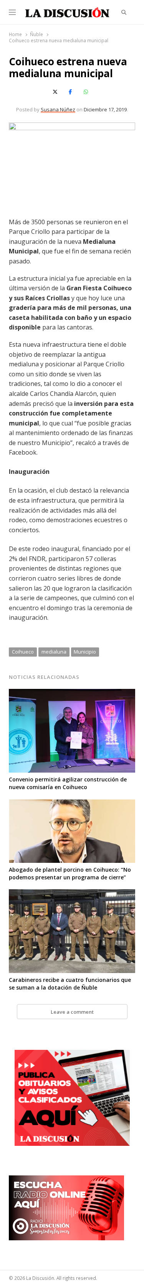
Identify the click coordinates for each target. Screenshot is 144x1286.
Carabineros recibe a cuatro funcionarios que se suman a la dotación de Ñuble (70, 983)
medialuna (53, 651)
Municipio (85, 651)
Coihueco (23, 651)
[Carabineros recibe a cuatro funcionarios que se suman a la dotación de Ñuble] (72, 893)
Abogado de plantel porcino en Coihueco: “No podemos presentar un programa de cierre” (70, 873)
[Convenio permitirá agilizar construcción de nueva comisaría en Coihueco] (72, 693)
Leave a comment (72, 1011)
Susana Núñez (58, 109)
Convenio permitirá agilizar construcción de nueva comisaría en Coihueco (68, 783)
